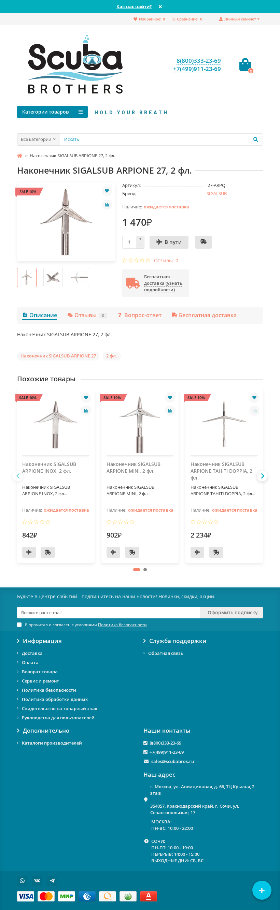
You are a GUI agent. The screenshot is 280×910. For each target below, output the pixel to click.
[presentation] (18, 476)
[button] (136, 569)
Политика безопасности (49, 690)
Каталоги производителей (52, 743)
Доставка (32, 653)
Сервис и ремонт (40, 681)
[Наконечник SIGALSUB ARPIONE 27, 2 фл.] (66, 221)
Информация (42, 641)
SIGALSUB (217, 193)
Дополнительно (46, 731)
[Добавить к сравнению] (107, 205)
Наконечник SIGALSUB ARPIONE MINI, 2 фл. (133, 467)
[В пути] (29, 552)
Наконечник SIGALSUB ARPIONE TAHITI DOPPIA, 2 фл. (221, 471)
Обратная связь (165, 653)
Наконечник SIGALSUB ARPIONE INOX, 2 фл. (49, 467)
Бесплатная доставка (208, 315)
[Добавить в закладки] (107, 191)
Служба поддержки (178, 641)
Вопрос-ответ (143, 315)
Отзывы (89, 315)
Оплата (30, 662)
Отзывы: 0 (166, 260)
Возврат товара (40, 672)
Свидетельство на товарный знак (59, 708)
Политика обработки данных (55, 699)
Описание (43, 315)
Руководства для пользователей (58, 718)
